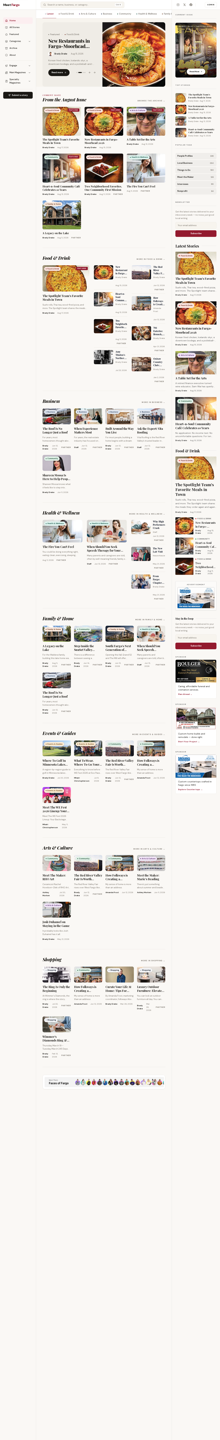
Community (125, 13)
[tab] (78, 72)
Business (107, 13)
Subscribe (196, 233)
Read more (57, 72)
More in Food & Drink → (151, 259)
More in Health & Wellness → (147, 514)
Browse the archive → (151, 101)
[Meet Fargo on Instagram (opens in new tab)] (178, 5)
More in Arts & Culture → (149, 849)
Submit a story (20, 95)
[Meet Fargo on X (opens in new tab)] (184, 5)
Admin (210, 5)
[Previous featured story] (90, 72)
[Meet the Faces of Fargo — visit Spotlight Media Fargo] (104, 1082)
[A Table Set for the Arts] (133, 54)
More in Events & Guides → (148, 734)
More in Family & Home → (150, 619)
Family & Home (171, 13)
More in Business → (153, 402)
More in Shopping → (153, 960)
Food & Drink (67, 13)
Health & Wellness (147, 13)
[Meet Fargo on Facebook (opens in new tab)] (191, 5)
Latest (50, 13)
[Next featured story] (94, 72)
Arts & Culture (88, 13)
